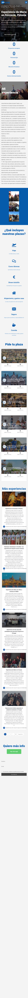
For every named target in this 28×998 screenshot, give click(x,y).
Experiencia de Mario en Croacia (14, 670)
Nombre (3, 761)
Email (2, 766)
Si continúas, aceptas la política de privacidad (13, 771)
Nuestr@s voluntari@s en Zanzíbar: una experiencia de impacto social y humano (14, 547)
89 (15, 734)
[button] (26, 2)
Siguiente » (20, 734)
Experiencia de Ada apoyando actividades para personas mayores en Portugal (14, 631)
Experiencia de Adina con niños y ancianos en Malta (14, 590)
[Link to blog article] (14, 499)
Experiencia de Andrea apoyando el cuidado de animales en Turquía (14, 709)
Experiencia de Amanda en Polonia (14, 508)
